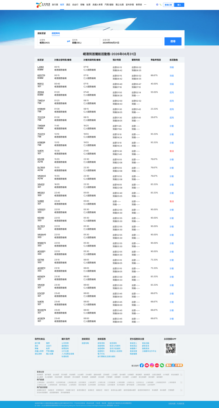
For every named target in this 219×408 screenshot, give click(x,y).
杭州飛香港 (121, 385)
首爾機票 (117, 377)
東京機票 (151, 377)
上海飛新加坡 (52, 385)
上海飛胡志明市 (161, 382)
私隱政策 (65, 356)
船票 (48, 348)
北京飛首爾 (92, 385)
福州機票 (123, 375)
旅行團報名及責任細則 (106, 356)
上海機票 (134, 377)
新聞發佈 (65, 348)
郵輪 (36, 348)
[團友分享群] (174, 365)
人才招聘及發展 (68, 354)
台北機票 (80, 375)
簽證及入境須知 (116, 351)
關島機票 (67, 377)
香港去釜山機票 (116, 390)
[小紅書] (157, 365)
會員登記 (133, 346)
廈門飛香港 (130, 385)
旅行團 (37, 343)
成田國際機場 (54, 393)
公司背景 (65, 343)
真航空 (106, 390)
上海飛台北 (130, 382)
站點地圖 (172, 403)
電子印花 (101, 354)
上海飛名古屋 (41, 385)
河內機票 (89, 375)
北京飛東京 (82, 382)
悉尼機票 (64, 375)
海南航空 (51, 390)
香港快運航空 (81, 390)
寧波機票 (72, 375)
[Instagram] (152, 365)
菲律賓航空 (60, 390)
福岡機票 (160, 377)
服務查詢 (145, 348)
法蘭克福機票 (156, 375)
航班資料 (113, 343)
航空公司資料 (115, 346)
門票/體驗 (50, 351)
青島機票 (85, 377)
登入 (179, 5)
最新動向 (65, 346)
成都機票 (93, 377)
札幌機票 (131, 375)
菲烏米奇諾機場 (42, 393)
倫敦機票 (147, 375)
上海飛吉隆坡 (140, 385)
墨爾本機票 (97, 375)
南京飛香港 (82, 385)
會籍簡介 (133, 348)
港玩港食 (38, 354)
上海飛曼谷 (40, 382)
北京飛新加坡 (60, 382)
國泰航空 (99, 390)
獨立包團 (49, 354)
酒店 (36, 346)
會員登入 (133, 343)
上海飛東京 (72, 385)
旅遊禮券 (101, 348)
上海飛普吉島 (71, 382)
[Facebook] (142, 365)
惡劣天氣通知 (115, 348)
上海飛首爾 (121, 382)
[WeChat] (162, 365)
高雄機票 (40, 375)
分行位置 (65, 351)
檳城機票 (139, 375)
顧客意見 (145, 346)
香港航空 (91, 390)
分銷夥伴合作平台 (149, 351)
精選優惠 (133, 354)
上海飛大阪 (101, 382)
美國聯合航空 (41, 390)
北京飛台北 (140, 382)
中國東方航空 (70, 390)
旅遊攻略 (85, 343)
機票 (48, 343)
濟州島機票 (76, 377)
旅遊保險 (101, 346)
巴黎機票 (109, 377)
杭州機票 (126, 377)
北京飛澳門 (151, 385)
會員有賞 (133, 351)
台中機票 (166, 375)
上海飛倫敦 (149, 382)
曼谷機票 (56, 375)
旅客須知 (101, 343)
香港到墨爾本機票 (130, 390)
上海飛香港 (172, 382)
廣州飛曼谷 (63, 385)
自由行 (48, 346)
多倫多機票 (58, 377)
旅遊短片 (101, 351)
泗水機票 (101, 377)
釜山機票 (40, 377)
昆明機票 (106, 375)
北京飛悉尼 (50, 382)
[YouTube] (147, 365)
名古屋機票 (49, 377)
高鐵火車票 (39, 351)
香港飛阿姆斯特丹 (144, 390)
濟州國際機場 (65, 393)
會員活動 (145, 343)
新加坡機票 (175, 375)
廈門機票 (48, 375)
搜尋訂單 (168, 5)
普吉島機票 (142, 377)
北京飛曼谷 (101, 385)
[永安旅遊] (43, 5)
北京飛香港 (111, 385)
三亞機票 (114, 375)
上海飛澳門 (92, 382)
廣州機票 (163, 390)
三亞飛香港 (111, 382)
